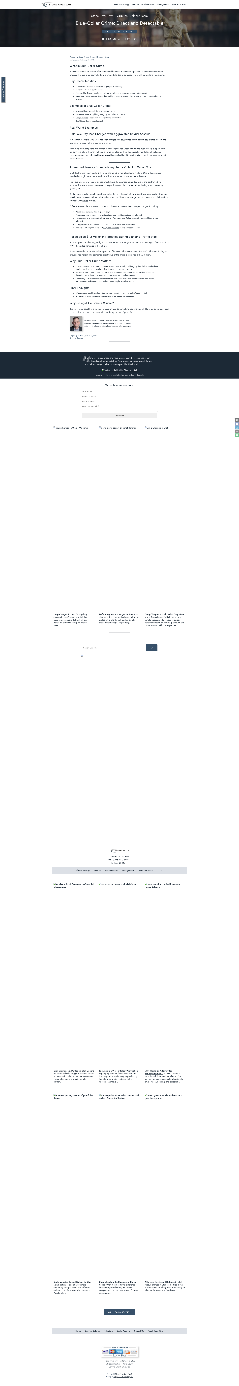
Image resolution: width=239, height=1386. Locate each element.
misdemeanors (128, 224)
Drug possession (82, 224)
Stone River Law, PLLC (123, 1374)
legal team (164, 308)
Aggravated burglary (84, 211)
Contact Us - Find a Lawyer (3, 90)
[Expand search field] (194, 4)
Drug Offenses (82, 117)
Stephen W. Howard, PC (123, 1376)
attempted (112, 173)
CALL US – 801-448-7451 (119, 31)
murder (106, 111)
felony (106, 211)
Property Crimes (82, 114)
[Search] (151, 647)
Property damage (83, 218)
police (85, 200)
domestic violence (78, 143)
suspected (76, 254)
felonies (138, 215)
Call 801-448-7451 (119, 1312)
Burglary (103, 114)
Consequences (91, 96)
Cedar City (96, 173)
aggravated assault (153, 139)
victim (149, 155)
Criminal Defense (76, 338)
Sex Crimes (80, 121)
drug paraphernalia (111, 227)
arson (123, 114)
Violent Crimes (82, 111)
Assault (92, 111)
